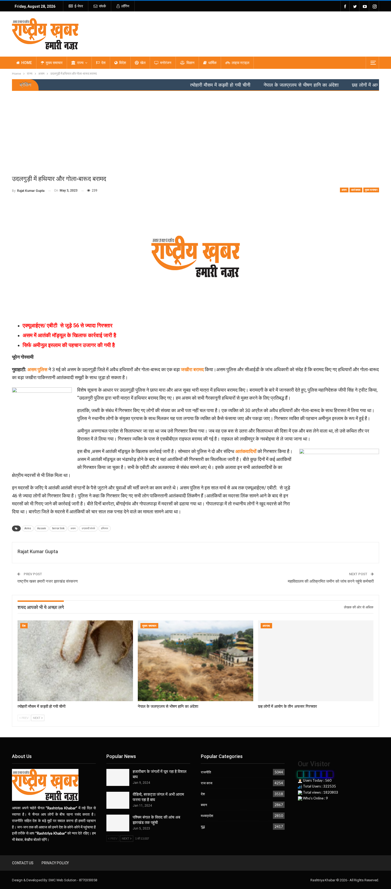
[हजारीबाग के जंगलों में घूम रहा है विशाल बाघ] (117, 777)
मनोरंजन (165, 63)
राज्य (80, 63)
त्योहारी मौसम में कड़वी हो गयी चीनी (188, 85)
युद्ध (203, 826)
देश (103, 63)
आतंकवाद (356, 189)
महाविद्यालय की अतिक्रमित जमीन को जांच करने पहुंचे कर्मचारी (331, 581)
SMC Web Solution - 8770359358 (72, 880)
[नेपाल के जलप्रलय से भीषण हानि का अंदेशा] (195, 660)
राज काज (206, 783)
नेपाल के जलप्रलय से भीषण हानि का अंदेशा (268, 85)
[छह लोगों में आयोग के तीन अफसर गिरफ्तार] (315, 660)
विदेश (122, 63)
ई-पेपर (78, 6)
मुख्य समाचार (54, 63)
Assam (41, 528)
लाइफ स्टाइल (240, 63)
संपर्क (102, 6)
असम (344, 189)
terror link (58, 528)
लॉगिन (125, 6)
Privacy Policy (55, 863)
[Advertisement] (195, 131)
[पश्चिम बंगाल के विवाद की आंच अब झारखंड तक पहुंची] (117, 823)
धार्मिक (212, 63)
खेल (142, 63)
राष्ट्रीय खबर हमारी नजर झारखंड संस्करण (47, 581)
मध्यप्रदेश (207, 816)
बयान (204, 805)
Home (26, 63)
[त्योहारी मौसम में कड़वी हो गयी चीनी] (75, 660)
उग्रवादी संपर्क (88, 528)
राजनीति (206, 772)
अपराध (266, 626)
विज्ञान (190, 63)
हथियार (104, 528)
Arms (27, 528)
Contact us (23, 863)
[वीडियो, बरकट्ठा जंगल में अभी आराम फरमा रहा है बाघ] (117, 800)
